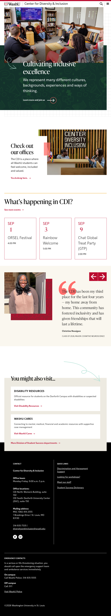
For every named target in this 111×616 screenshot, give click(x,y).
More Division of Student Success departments (34, 443)
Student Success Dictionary (70, 488)
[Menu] (108, 4)
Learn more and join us (34, 100)
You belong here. (19, 178)
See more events (12, 210)
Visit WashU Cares (23, 434)
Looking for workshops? (68, 477)
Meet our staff (64, 482)
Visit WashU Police (13, 592)
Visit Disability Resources (26, 406)
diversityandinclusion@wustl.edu (29, 529)
